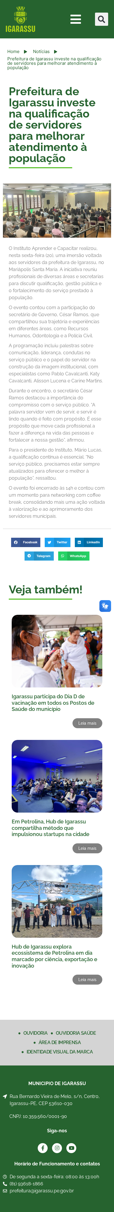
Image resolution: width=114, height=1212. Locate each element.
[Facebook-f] (43, 1148)
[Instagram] (57, 1148)
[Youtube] (71, 1148)
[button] (101, 19)
